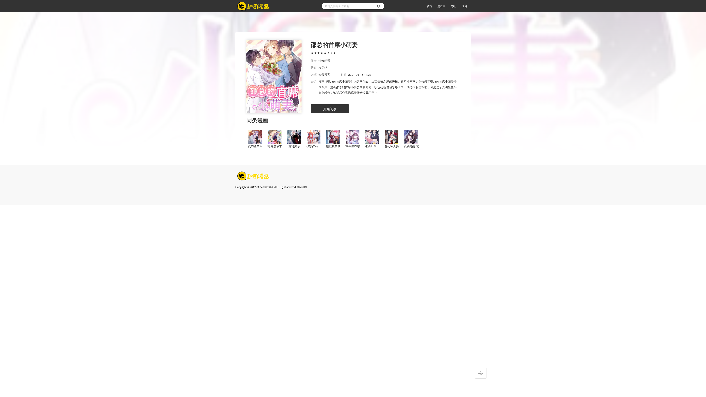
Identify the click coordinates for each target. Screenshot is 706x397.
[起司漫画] (253, 6)
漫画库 (441, 6)
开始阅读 (329, 108)
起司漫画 (268, 187)
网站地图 (302, 187)
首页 (429, 6)
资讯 (453, 6)
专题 (464, 6)
